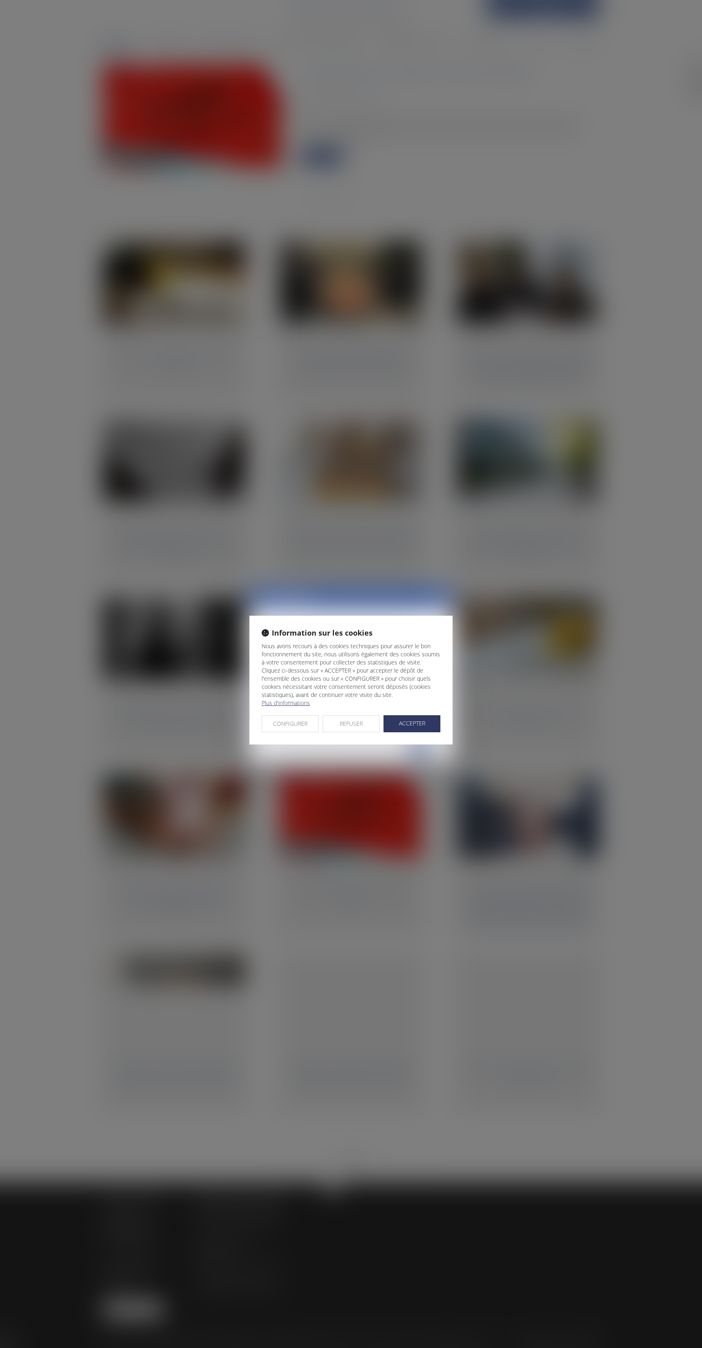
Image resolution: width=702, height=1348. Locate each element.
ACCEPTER (412, 723)
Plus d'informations (286, 703)
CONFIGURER (290, 723)
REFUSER (351, 723)
